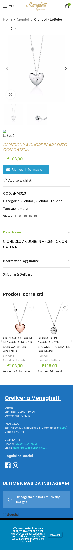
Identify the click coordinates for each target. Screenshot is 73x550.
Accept (55, 534)
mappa (62, 427)
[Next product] (15, 28)
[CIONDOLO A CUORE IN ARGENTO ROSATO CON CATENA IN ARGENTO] (19, 318)
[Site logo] (36, 5)
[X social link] (20, 216)
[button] (7, 69)
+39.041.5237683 (25, 443)
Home (7, 19)
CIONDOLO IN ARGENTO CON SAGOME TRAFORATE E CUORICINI (54, 344)
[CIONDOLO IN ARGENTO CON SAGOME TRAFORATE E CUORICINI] (54, 318)
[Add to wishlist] (29, 307)
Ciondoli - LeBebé (48, 19)
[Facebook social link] (15, 216)
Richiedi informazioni (28, 169)
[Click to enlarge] (10, 94)
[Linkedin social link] (30, 216)
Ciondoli (23, 19)
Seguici (13, 514)
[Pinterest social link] (25, 216)
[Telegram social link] (35, 216)
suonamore (19, 208)
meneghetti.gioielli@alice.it (30, 447)
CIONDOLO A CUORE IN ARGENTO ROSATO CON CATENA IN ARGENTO (18, 344)
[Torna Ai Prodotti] (10, 28)
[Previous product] (5, 28)
